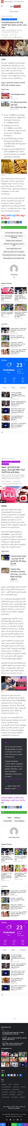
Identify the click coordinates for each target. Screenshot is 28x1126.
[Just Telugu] (14, 11)
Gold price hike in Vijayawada (14, 240)
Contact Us (19, 1116)
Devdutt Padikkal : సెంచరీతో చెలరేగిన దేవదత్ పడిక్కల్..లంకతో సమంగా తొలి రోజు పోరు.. (20, 298)
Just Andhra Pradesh (6, 1087)
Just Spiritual (12, 1094)
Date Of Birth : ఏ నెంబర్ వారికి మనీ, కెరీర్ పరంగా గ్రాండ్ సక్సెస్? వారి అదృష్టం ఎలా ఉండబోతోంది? (18, 425)
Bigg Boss (4, 1084)
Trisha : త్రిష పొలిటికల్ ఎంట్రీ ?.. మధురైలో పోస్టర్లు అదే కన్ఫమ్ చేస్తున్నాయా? (17, 417)
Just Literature (13, 1092)
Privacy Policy (14, 1116)
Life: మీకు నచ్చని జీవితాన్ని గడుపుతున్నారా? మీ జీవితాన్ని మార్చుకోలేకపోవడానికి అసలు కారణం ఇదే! (18, 395)
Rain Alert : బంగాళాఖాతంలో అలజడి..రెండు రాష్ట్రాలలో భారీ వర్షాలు (7, 313)
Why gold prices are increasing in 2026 (14, 258)
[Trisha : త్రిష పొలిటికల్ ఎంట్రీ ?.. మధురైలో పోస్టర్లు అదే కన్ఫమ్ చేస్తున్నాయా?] (6, 418)
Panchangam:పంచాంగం (18, 95)
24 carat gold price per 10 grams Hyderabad (14, 237)
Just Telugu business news (14, 248)
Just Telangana (14, 1097)
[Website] (14, 277)
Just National (20, 1092)
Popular (4, 387)
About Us (8, 1116)
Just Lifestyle (5, 1092)
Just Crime (23, 1087)
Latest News (13, 19)
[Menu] (2, 6)
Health (10, 1084)
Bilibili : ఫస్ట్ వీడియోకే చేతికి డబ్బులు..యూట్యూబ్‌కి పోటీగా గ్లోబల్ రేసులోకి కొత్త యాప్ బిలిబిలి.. (6, 298)
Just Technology (5, 1097)
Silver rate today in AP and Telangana (14, 252)
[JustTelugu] (15, 6)
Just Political (4, 1094)
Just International (15, 1089)
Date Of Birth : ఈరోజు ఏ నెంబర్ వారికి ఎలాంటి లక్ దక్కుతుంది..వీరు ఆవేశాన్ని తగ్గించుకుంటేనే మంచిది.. (18, 410)
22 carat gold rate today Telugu (14, 233)
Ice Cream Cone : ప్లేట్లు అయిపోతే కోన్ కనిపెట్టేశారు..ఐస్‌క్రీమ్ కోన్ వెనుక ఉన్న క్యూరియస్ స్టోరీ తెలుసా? (19, 351)
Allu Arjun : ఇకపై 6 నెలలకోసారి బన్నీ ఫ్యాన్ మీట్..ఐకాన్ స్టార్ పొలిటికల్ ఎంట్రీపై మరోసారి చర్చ (18, 403)
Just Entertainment (6, 1089)
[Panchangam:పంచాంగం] (5, 96)
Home (4, 16)
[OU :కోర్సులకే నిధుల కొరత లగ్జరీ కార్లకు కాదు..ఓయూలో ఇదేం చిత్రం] (5, 104)
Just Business (9, 16)
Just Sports (19, 1094)
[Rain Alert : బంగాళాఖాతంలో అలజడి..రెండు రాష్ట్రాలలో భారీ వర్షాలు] (7, 307)
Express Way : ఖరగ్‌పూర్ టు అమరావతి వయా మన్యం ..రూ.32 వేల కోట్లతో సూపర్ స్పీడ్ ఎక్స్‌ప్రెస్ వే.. (21, 314)
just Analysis (16, 1084)
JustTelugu (6, 35)
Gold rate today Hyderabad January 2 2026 (14, 245)
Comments (22, 387)
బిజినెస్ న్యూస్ (11, 215)
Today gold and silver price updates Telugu (14, 255)
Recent (13, 387)
